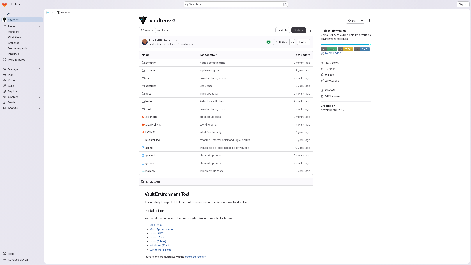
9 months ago (185, 44)
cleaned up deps (210, 116)
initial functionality (210, 132)
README (330, 90)
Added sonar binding (212, 62)
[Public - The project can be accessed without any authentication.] (173, 20)
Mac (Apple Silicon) (162, 229)
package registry (195, 256)
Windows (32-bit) (160, 245)
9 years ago (302, 132)
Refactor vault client (212, 101)
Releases (332, 80)
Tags (329, 74)
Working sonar (208, 124)
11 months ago (301, 124)
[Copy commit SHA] (292, 42)
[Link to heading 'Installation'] (166, 210)
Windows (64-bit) (160, 249)
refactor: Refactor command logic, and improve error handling (226, 140)
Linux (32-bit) (158, 237)
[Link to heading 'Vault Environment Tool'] (191, 194)
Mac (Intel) (156, 224)
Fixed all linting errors (163, 40)
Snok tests (206, 85)
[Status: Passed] (268, 42)
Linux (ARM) (157, 233)
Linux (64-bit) (158, 241)
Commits (332, 62)
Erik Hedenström (158, 44)
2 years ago (303, 70)
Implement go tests (211, 70)
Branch (330, 68)
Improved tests (209, 93)
